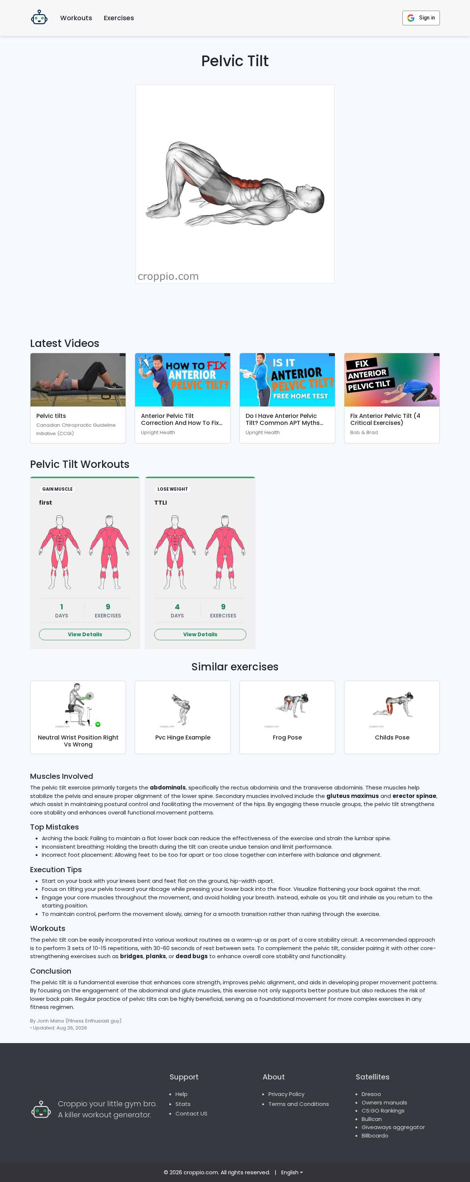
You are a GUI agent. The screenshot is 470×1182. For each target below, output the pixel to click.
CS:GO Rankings (383, 1110)
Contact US (191, 1113)
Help (182, 1094)
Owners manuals (384, 1102)
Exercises (119, 18)
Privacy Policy (286, 1094)
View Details (85, 634)
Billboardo (375, 1135)
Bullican (372, 1119)
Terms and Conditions (298, 1104)
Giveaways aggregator (393, 1127)
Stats (183, 1104)
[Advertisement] (235, 306)
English (290, 1172)
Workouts (76, 18)
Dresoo (371, 1094)
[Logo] (39, 18)
